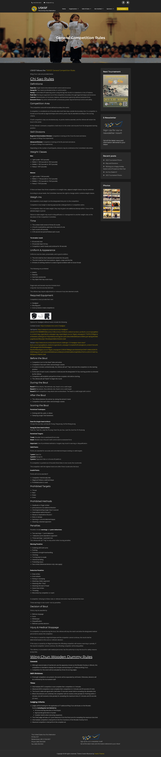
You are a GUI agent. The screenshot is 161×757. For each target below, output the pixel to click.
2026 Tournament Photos (114, 160)
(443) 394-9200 (37, 2)
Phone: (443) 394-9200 (38, 742)
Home (64, 9)
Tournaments (122, 9)
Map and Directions (112, 163)
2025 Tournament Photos (114, 175)
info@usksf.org (50, 2)
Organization (73, 9)
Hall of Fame (85, 9)
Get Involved (98, 9)
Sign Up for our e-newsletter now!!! (113, 131)
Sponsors (109, 9)
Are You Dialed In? (111, 172)
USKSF (42, 7)
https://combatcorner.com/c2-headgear (53, 326)
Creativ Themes (99, 754)
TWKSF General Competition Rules (60, 70)
